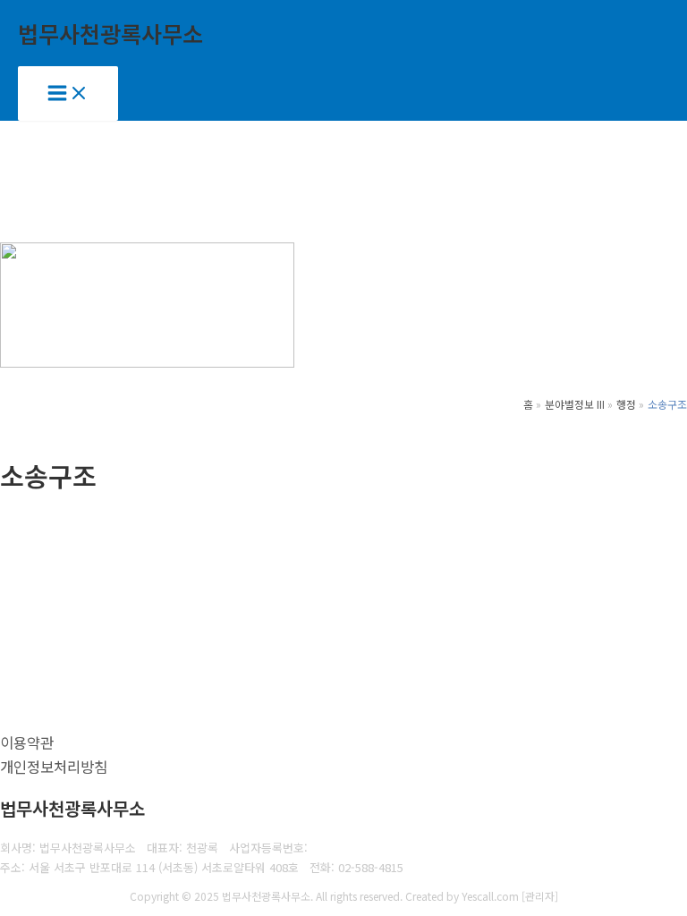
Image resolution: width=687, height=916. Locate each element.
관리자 (540, 895)
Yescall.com (490, 895)
